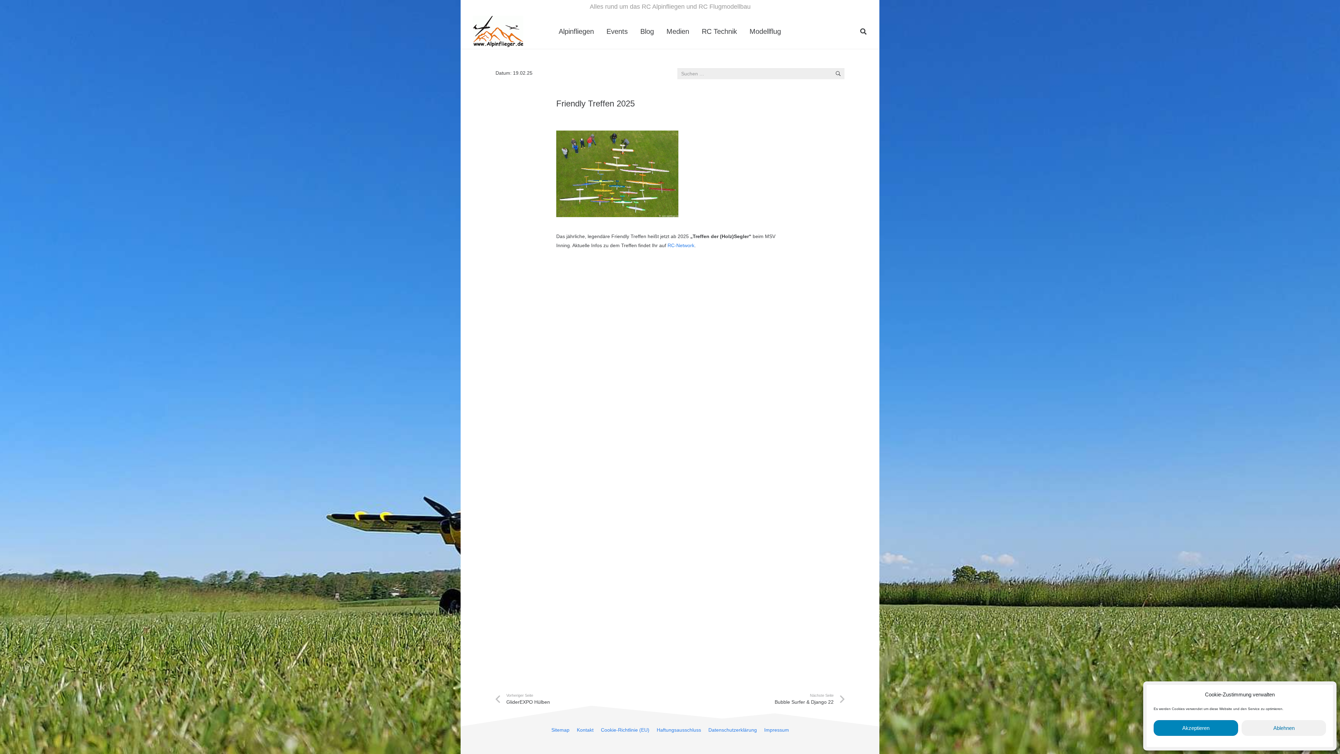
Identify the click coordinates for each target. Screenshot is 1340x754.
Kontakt (585, 730)
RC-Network (681, 245)
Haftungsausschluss (679, 730)
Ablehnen (1284, 728)
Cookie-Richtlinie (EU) (625, 730)
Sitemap (560, 730)
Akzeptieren (1195, 728)
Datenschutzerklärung (732, 730)
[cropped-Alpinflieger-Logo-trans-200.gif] (498, 31)
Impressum (776, 730)
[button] (787, 31)
